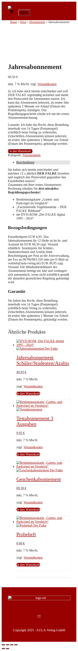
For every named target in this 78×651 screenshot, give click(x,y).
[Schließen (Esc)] (15, 644)
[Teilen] (11, 644)
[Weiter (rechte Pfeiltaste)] (7, 648)
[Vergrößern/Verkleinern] (3, 644)
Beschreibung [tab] (25, 162)
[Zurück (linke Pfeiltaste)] (3, 648)
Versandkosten (47, 84)
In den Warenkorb (20, 151)
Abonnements (31, 155)
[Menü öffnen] (39, 616)
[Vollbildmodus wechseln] (7, 644)
